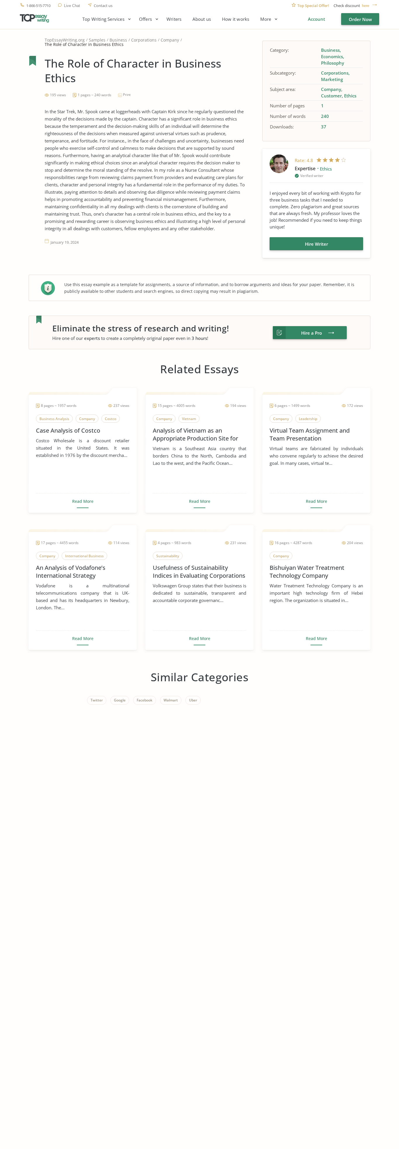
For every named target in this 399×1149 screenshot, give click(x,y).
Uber (193, 700)
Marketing (332, 79)
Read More (82, 501)
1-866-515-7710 (38, 6)
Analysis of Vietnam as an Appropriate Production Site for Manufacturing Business (195, 434)
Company (170, 40)
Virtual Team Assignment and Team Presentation (310, 434)
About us (201, 19)
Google (120, 700)
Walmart (171, 700)
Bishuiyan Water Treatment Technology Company (307, 571)
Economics (332, 56)
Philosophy (332, 63)
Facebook (144, 700)
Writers (173, 19)
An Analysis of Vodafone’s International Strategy (70, 571)
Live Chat (72, 6)
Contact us (103, 6)
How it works (235, 19)
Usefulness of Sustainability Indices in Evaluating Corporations (199, 571)
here (365, 6)
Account (316, 19)
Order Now (360, 19)
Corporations (144, 40)
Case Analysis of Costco (68, 430)
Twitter (97, 700)
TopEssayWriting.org (65, 40)
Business (118, 40)
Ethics (350, 96)
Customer (331, 96)
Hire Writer (316, 244)
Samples (97, 40)
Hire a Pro (311, 333)
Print (127, 94)
